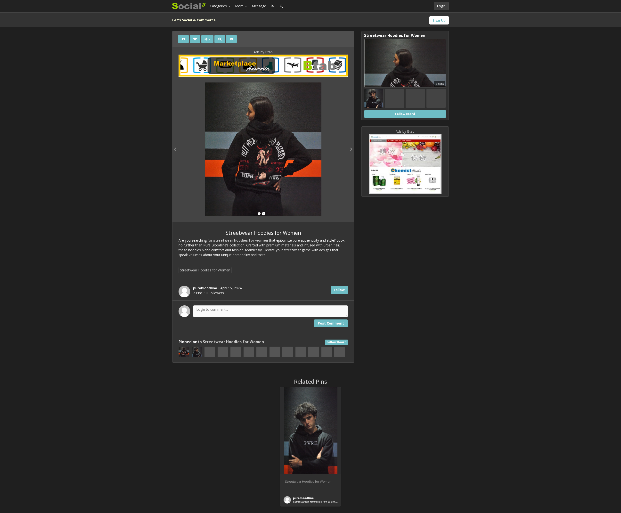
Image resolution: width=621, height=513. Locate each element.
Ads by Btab (263, 52)
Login (441, 6)
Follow (339, 289)
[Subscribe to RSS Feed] (272, 6)
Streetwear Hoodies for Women (205, 270)
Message (259, 6)
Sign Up (439, 20)
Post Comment (331, 323)
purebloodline (303, 498)
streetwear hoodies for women (240, 240)
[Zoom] (219, 39)
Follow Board (336, 342)
